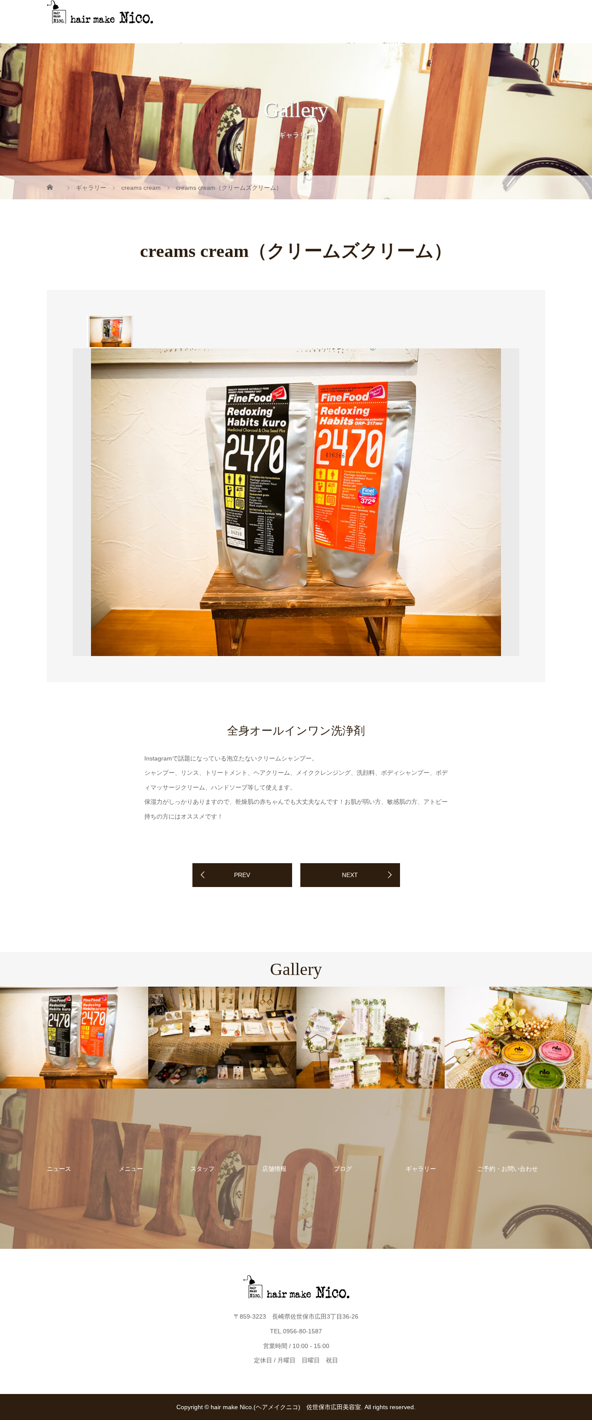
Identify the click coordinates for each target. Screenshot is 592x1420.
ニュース (59, 1168)
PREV (242, 874)
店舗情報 (274, 1168)
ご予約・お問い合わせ (507, 1168)
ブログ (343, 1168)
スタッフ (202, 1168)
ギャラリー (421, 1168)
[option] (110, 331)
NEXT (350, 874)
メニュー (131, 1168)
